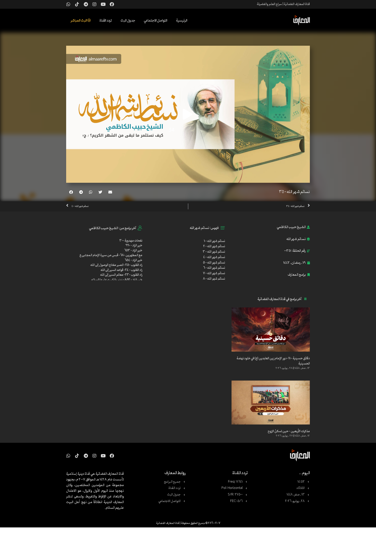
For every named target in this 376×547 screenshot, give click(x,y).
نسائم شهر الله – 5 (214, 262)
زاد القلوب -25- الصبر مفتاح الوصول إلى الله (116, 265)
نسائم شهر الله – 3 (214, 252)
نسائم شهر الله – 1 (214, 241)
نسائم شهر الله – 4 (214, 257)
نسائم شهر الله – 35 (294, 192)
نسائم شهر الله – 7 (214, 273)
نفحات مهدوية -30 (130, 240)
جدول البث (128, 20)
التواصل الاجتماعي (155, 20)
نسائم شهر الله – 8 (214, 279)
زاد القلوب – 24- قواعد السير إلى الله (121, 270)
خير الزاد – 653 (133, 250)
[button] (110, 192)
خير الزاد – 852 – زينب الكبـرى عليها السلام (116, 280)
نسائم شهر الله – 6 (214, 268)
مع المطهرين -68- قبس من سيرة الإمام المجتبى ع (110, 255)
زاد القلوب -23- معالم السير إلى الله (121, 275)
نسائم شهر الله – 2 (214, 246)
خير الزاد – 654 (133, 260)
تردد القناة (105, 20)
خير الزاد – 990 (134, 245)
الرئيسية (181, 20)
